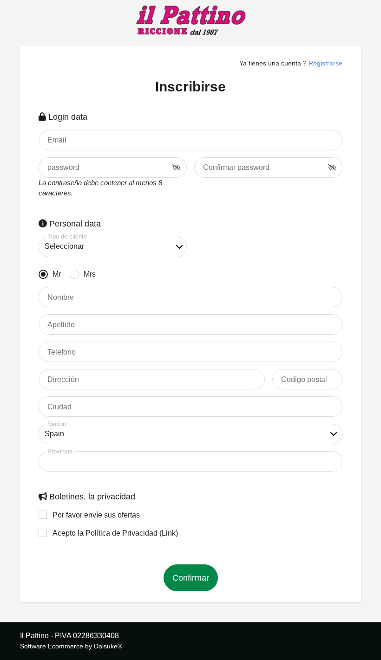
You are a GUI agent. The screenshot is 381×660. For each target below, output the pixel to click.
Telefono (61, 352)
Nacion (56, 424)
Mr (57, 274)
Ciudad (59, 407)
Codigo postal (304, 379)
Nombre (60, 297)
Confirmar (190, 577)
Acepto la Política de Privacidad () (115, 533)
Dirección (63, 379)
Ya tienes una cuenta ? (290, 63)
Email (56, 140)
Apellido (61, 325)
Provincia (59, 451)
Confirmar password (236, 167)
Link (169, 533)
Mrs (90, 274)
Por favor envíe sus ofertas (96, 515)
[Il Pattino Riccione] (190, 21)
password (63, 167)
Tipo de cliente (67, 236)
